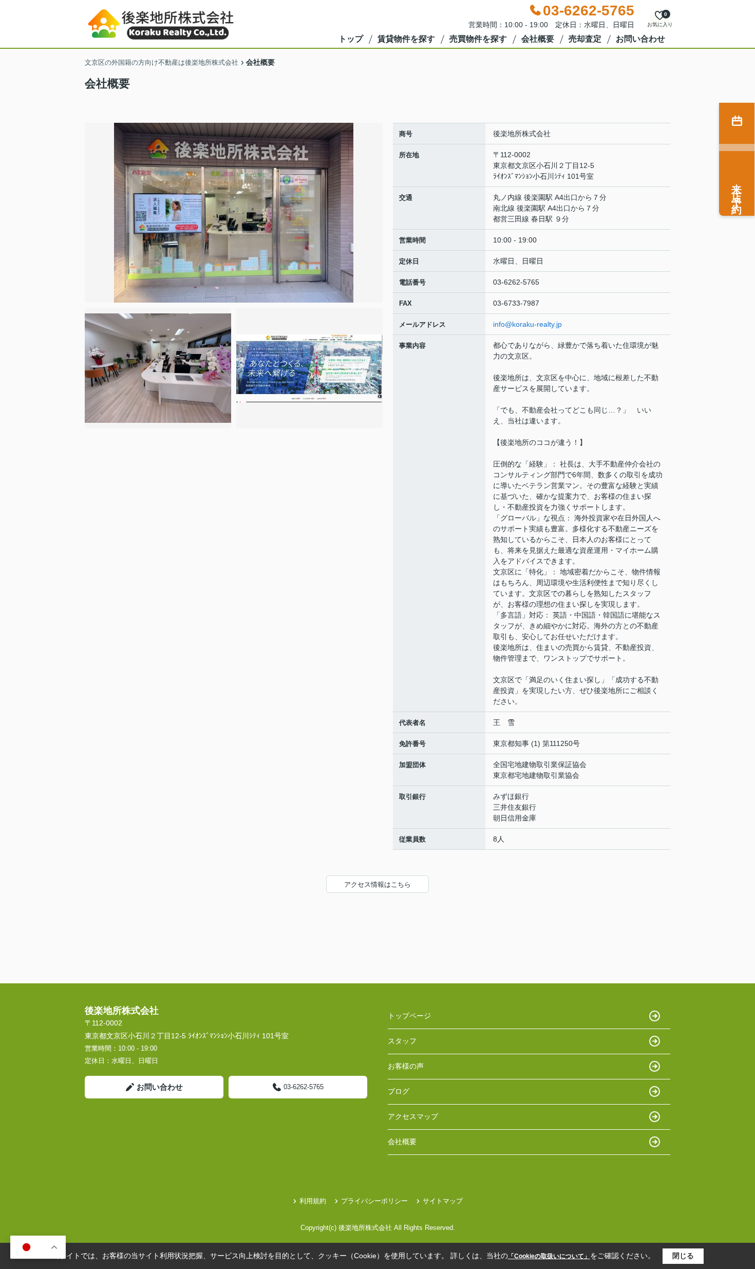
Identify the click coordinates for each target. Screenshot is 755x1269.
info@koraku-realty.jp (527, 324)
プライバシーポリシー (374, 1201)
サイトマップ (443, 1201)
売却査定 (585, 38)
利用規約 (312, 1201)
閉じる (683, 1256)
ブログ (398, 1091)
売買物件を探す (478, 38)
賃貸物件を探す (406, 38)
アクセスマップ (413, 1116)
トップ (350, 38)
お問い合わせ (640, 38)
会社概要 (537, 38)
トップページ (409, 1016)
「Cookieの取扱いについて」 (549, 1256)
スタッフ (402, 1041)
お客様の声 (406, 1066)
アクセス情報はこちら (377, 884)
